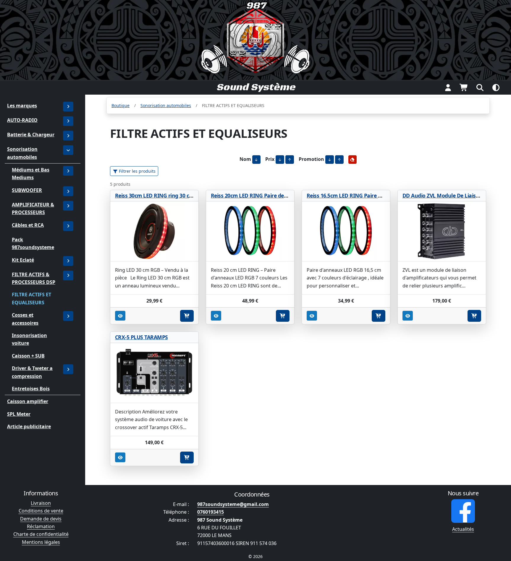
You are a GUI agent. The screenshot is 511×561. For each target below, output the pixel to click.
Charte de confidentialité (41, 534)
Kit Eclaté (23, 259)
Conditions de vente (41, 510)
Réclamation (41, 526)
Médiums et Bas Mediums (30, 173)
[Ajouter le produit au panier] (187, 316)
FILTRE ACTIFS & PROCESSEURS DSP (33, 278)
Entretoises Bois (31, 388)
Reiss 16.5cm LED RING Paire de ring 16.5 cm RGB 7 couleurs (380, 195)
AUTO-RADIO (22, 120)
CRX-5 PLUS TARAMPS (141, 337)
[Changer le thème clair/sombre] (496, 87)
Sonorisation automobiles (22, 153)
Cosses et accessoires (25, 319)
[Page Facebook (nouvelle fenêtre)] (463, 511)
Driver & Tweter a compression (32, 372)
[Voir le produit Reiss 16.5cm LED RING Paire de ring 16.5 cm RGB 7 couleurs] (346, 231)
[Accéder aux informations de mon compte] (448, 87)
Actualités (463, 529)
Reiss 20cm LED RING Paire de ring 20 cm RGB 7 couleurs (280, 195)
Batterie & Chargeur (30, 134)
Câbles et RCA (28, 225)
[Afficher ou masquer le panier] (464, 87)
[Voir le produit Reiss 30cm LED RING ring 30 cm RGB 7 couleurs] (154, 231)
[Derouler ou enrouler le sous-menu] (68, 121)
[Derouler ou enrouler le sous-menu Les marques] (68, 106)
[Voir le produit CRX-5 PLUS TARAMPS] (154, 373)
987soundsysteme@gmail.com (233, 504)
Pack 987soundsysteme (33, 243)
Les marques (22, 105)
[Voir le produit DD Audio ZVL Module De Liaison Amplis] (442, 231)
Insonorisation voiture (29, 339)
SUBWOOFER (27, 190)
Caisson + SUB (28, 355)
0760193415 (210, 512)
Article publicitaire (29, 426)
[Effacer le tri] (352, 159)
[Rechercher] (480, 87)
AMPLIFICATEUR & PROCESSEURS (33, 208)
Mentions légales (41, 542)
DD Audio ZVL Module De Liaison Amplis (451, 195)
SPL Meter (18, 413)
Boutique (120, 105)
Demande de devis (41, 518)
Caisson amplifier (27, 401)
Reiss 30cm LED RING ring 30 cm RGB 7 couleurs (174, 195)
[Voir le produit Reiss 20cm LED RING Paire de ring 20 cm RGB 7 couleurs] (250, 231)
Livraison (41, 503)
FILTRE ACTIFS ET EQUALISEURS (31, 298)
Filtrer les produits (137, 171)
